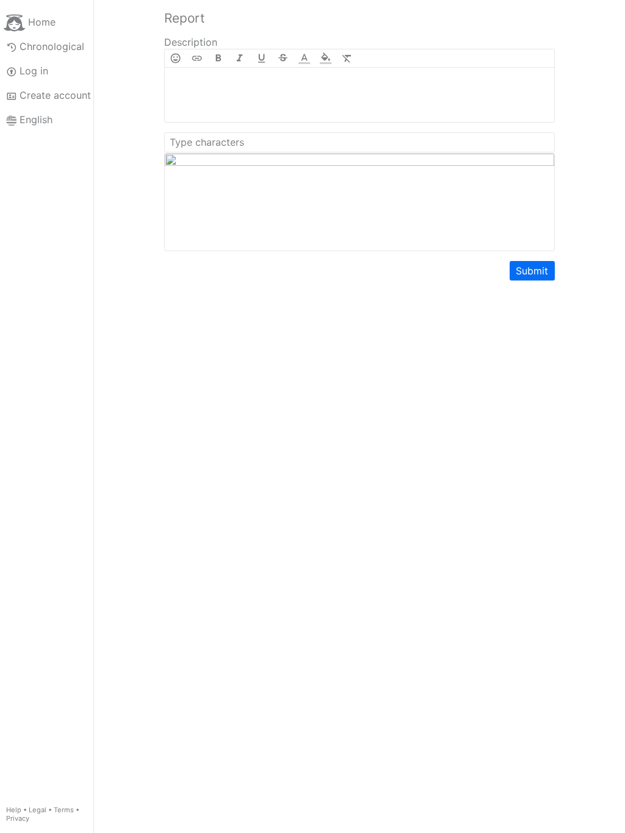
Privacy (17, 818)
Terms (64, 810)
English (36, 119)
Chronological (52, 46)
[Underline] (261, 58)
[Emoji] (175, 58)
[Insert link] (197, 58)
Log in (34, 71)
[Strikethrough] (283, 58)
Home (42, 22)
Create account (55, 95)
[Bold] (218, 58)
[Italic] (239, 58)
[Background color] (325, 58)
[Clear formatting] (347, 58)
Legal (37, 810)
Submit (532, 271)
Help (13, 810)
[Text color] (304, 58)
